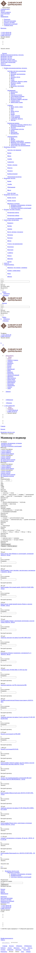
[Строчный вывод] (2, 547)
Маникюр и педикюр (13, 872)
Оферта (3, 940)
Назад (10, 357)
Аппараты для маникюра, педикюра (21, 874)
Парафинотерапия (16, 875)
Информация (4, 893)
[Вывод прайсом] (3, 547)
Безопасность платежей (10, 24)
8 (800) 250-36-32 (5, 35)
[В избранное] (1, 564)
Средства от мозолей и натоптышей (21, 877)
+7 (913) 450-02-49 (6, 32)
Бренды (3, 892)
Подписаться (4, 884)
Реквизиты (7, 19)
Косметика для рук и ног (12, 871)
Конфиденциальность (7, 938)
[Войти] (1, 341)
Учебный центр (8, 25)
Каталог (3, 889)
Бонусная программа (10, 21)
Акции (3, 890)
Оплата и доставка (9, 22)
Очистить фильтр (12, 546)
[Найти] (2, 290)
